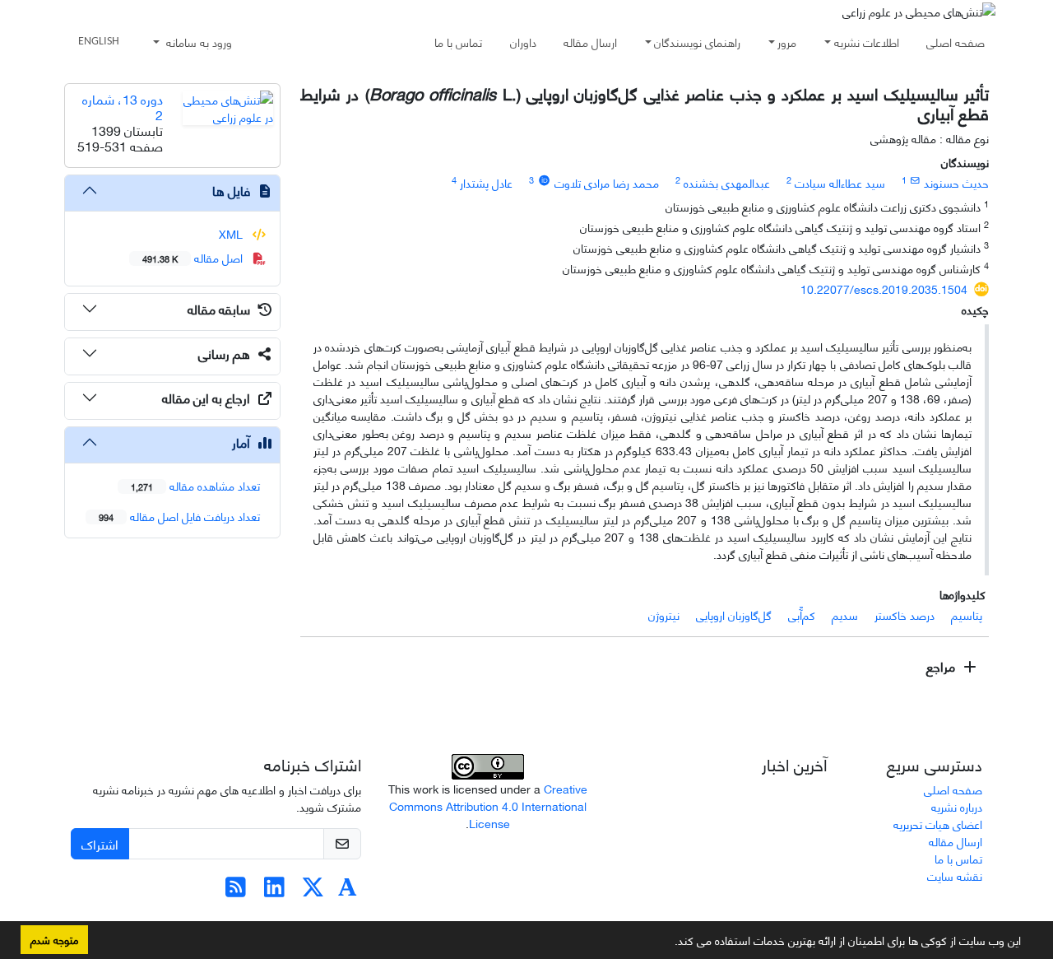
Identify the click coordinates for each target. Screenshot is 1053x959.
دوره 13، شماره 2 (122, 106)
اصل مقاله (194, 257)
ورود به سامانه (197, 41)
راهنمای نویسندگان (697, 41)
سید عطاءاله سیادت (840, 182)
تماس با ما (458, 41)
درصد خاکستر (904, 614)
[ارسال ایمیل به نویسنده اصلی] (915, 179)
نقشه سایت (954, 875)
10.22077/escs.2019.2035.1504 (883, 288)
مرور (786, 41)
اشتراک (99, 843)
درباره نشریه (956, 806)
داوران (523, 41)
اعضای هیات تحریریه (937, 823)
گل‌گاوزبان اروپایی (734, 614)
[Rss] (235, 890)
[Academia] (347, 890)
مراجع (942, 665)
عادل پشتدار (486, 182)
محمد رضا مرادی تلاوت (606, 182)
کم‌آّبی (801, 614)
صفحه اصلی (955, 41)
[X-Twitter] (313, 890)
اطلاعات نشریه (866, 41)
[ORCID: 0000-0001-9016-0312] (543, 179)
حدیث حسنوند (956, 182)
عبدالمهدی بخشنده (727, 182)
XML (232, 233)
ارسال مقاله (590, 41)
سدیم (845, 614)
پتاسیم (966, 614)
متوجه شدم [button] (54, 939)
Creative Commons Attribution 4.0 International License (488, 805)
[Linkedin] (274, 890)
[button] (668, 943)
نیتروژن (664, 614)
